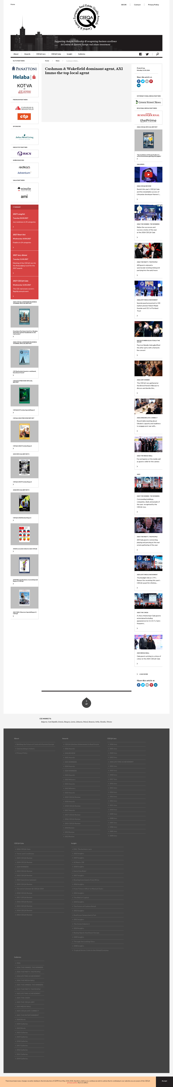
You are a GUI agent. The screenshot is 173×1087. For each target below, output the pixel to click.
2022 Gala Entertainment (26, 880)
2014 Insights (79, 902)
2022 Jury (113, 766)
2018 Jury (113, 775)
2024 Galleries (22, 1024)
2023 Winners (70, 780)
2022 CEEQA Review (24, 875)
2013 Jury (113, 797)
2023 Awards (70, 775)
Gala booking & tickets (26, 749)
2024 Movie (21, 1019)
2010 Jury (113, 810)
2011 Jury (113, 805)
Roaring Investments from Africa (86, 880)
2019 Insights (79, 858)
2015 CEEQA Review (72, 823)
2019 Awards (70, 793)
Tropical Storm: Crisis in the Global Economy (91, 950)
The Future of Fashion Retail (85, 906)
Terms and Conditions (25, 854)
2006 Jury (113, 827)
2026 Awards (70, 749)
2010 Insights (79, 928)
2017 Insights (79, 875)
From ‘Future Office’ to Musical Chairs (88, 889)
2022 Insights (79, 853)
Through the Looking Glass (84, 941)
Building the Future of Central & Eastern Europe (35, 744)
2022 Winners (70, 788)
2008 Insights (79, 946)
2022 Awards (70, 784)
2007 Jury (113, 823)
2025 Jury (113, 749)
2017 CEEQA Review (72, 815)
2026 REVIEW (70, 753)
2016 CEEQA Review (72, 819)
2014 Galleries (22, 1059)
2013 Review (69, 832)
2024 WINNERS (71, 771)
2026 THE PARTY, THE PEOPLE (28, 972)
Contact (137, 5)
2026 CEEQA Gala (23, 849)
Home (13, 4)
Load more (143, 674)
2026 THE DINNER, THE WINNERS (30, 967)
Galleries (81, 54)
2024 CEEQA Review (24, 862)
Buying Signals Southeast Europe (86, 933)
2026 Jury (113, 744)
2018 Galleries (22, 1041)
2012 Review (69, 836)
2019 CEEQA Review (72, 797)
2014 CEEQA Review (24, 910)
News (57, 61)
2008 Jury (113, 818)
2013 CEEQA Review (24, 915)
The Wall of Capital (81, 897)
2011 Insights (79, 919)
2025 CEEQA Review (24, 858)
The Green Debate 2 (81, 924)
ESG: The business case (83, 849)
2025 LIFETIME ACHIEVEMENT (28, 993)
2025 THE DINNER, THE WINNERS (30, 985)
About (16, 54)
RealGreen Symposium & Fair (85, 915)
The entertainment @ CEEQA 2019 (30, 889)
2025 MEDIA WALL (24, 1006)
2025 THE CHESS (23, 998)
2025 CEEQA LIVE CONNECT (28, 1011)
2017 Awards (70, 810)
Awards (27, 54)
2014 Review (69, 828)
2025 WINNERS (71, 762)
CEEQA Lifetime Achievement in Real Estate (82, 744)
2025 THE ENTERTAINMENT (28, 1015)
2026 (18, 963)
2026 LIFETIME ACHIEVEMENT (122, 762)
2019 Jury (113, 770)
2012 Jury (113, 801)
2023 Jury (113, 757)
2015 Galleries (22, 1054)
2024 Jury (113, 753)
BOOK (124, 5)
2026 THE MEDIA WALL (26, 980)
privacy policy (72, 1083)
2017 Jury (113, 779)
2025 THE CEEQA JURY (25, 1002)
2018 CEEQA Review (72, 806)
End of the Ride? (80, 871)
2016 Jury (113, 783)
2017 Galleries (22, 1046)
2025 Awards (70, 757)
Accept (164, 1081)
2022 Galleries (22, 1032)
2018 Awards (70, 801)
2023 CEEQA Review (24, 871)
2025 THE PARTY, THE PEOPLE (28, 989)
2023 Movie (21, 1028)
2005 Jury (113, 831)
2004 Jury (113, 836)
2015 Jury (113, 788)
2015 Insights (79, 893)
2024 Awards (70, 766)
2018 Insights (79, 867)
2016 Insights (79, 884)
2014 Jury (113, 792)
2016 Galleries (22, 1050)
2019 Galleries (22, 1037)
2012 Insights (79, 911)
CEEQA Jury (40, 54)
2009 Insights (79, 937)
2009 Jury (113, 814)
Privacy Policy (153, 5)
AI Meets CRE (79, 862)
